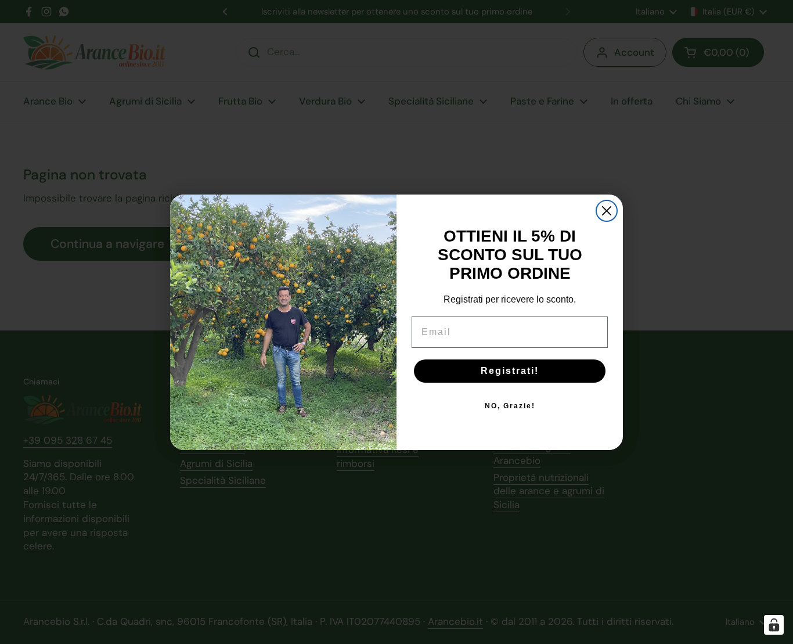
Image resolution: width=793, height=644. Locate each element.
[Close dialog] (606, 210)
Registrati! (510, 371)
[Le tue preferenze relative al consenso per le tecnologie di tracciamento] (774, 625)
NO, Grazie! (510, 406)
